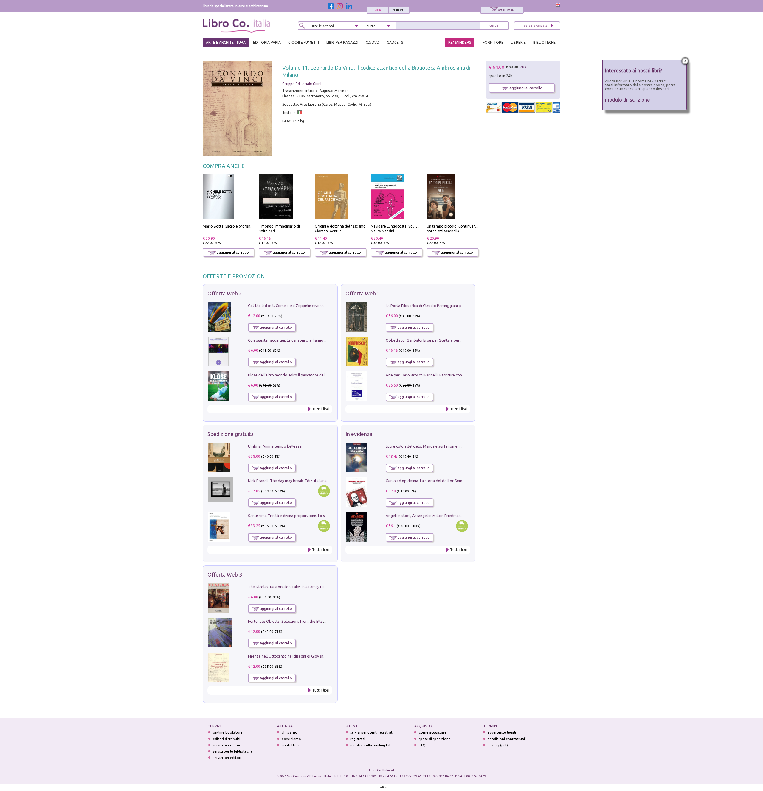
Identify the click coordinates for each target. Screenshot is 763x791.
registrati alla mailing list (370, 745)
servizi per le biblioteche (233, 751)
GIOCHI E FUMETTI (303, 42)
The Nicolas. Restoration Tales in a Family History (290, 587)
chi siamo (289, 732)
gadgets (395, 42)
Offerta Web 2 (224, 293)
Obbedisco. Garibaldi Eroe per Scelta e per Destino (430, 340)
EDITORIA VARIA (267, 42)
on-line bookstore (228, 732)
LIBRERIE (518, 42)
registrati (399, 9)
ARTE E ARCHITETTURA (226, 42)
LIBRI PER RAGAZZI (342, 42)
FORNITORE (493, 42)
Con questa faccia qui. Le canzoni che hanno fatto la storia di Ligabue (307, 340)
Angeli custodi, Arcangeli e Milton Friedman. (424, 515)
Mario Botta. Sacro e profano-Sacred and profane (245, 226)
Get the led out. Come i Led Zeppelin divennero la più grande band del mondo (315, 305)
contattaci (290, 745)
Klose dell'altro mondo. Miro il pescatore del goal (290, 375)
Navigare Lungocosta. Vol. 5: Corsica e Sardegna (411, 226)
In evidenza (358, 434)
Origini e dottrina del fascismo (340, 226)
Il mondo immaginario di (279, 226)
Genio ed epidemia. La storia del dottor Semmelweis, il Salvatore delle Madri (452, 481)
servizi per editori (227, 757)
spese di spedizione (435, 739)
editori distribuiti (226, 739)
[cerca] (494, 25)
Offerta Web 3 (224, 574)
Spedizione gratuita (230, 434)
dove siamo (291, 739)
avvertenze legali (502, 732)
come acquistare (432, 732)
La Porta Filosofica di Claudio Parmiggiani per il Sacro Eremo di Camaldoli (449, 305)
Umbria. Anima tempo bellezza (275, 446)
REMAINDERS (459, 42)
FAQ (422, 745)
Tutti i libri (320, 409)
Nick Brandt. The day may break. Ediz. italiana (287, 481)
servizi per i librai (226, 745)
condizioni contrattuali (507, 739)
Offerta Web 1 (362, 293)
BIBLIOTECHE (544, 42)
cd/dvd (372, 42)
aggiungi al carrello (232, 252)
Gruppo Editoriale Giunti (302, 84)
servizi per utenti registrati (371, 732)
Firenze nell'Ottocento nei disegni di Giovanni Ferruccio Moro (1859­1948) (311, 656)
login (378, 9)
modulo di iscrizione (627, 99)
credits (382, 787)
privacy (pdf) (498, 745)
